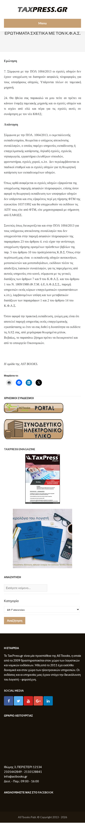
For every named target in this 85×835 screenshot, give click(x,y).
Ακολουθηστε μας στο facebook (28, 792)
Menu (42, 23)
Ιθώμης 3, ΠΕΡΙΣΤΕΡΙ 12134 (23, 767)
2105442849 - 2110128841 (23, 771)
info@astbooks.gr (15, 776)
